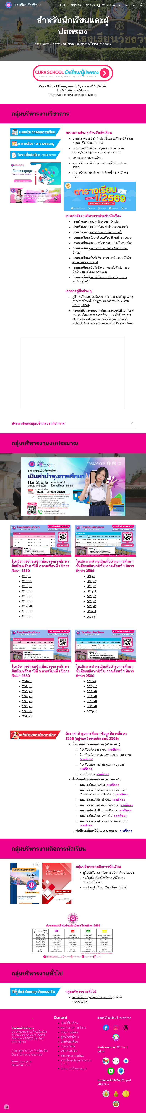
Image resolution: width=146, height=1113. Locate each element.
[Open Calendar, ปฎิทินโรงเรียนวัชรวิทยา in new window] (118, 341)
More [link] (128, 5)
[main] (73, 25)
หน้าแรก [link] (76, 5)
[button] (141, 5)
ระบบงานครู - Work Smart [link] (101, 5)
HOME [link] (62, 5)
